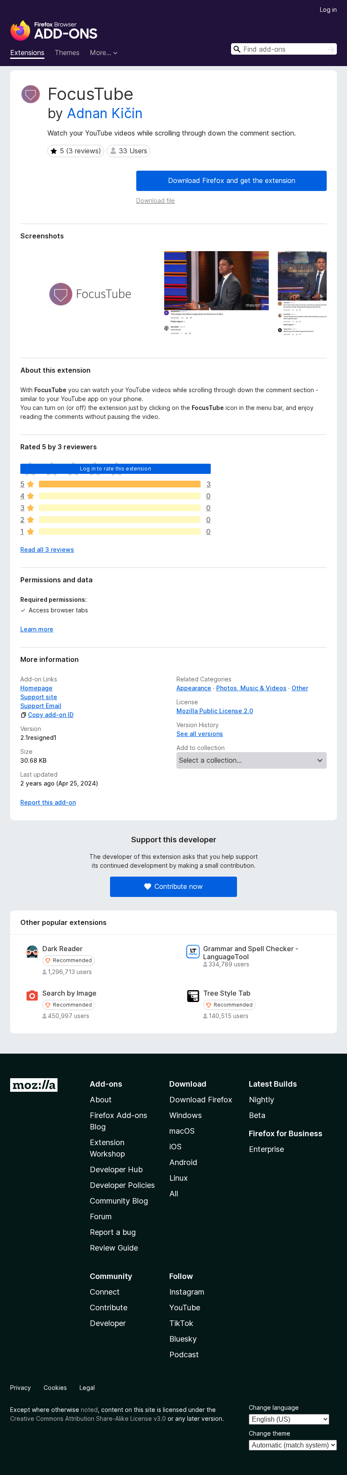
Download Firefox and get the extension (231, 180)
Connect (105, 1291)
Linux (178, 1177)
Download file (155, 200)
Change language (274, 1407)
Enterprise (266, 1149)
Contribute (108, 1307)
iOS (175, 1146)
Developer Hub (116, 1169)
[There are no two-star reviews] (120, 519)
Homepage (36, 688)
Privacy (20, 1387)
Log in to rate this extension (115, 468)
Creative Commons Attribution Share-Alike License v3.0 (88, 1418)
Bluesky (183, 1338)
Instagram (186, 1291)
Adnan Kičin (105, 113)
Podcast (184, 1354)
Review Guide (114, 1247)
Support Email (40, 705)
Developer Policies (122, 1185)
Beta (257, 1115)
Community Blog (119, 1200)
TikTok (181, 1323)
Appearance (193, 688)
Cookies (55, 1387)
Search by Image (69, 993)
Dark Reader (62, 949)
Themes (67, 52)
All (173, 1193)
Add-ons (106, 1083)
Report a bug (113, 1232)
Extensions (27, 52)
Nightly (261, 1099)
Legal (87, 1387)
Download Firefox (200, 1099)
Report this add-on (48, 802)
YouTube (184, 1307)
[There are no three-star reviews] (120, 507)
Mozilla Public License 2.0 (214, 710)
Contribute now (178, 886)
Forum (101, 1216)
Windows (185, 1115)
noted (89, 1409)
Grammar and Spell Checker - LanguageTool (250, 953)
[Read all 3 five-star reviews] (120, 484)
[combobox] (284, 49)
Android (183, 1162)
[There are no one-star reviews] (120, 531)
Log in (328, 9)
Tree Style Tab (227, 993)
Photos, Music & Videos (251, 688)
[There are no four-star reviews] (120, 496)
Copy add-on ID (51, 714)
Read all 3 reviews (47, 549)
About (101, 1099)
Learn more (36, 629)
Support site (38, 696)
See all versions (199, 733)
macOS (182, 1130)
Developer (108, 1323)
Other (300, 688)
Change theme (269, 1433)
